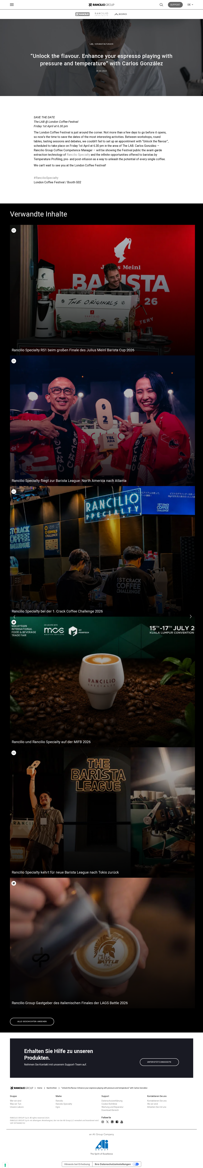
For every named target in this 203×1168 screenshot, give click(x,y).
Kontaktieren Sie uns (157, 1101)
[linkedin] (112, 1122)
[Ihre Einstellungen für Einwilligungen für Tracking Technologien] (5, 1165)
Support (175, 5)
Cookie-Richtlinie (109, 1104)
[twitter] (107, 1122)
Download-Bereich (110, 1110)
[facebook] (117, 1122)
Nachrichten (52, 1088)
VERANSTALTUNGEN (104, 44)
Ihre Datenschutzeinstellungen (113, 1164)
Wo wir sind (152, 1104)
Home (39, 1088)
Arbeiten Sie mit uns (156, 1107)
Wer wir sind (15, 1101)
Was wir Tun (15, 1104)
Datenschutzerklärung (112, 1101)
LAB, (92, 44)
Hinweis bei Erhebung (77, 1164)
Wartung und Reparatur (112, 1107)
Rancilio (59, 1101)
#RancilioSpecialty (46, 178)
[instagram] (103, 1122)
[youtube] (122, 1121)
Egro (58, 1107)
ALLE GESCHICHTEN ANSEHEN (32, 1021)
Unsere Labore (17, 1107)
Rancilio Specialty (78, 154)
